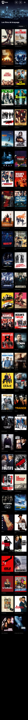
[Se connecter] (20, 2)
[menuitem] (16, 2)
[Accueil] (4, 2)
